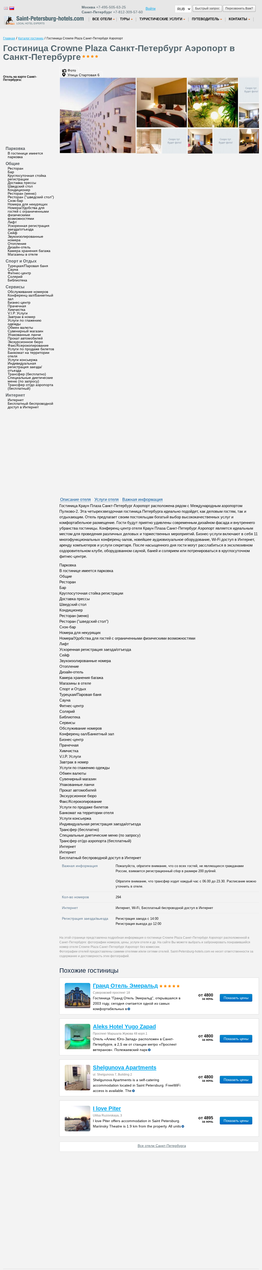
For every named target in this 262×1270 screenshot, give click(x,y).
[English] (6, 8)
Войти (151, 8)
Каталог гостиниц (30, 38)
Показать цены (236, 998)
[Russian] (11, 8)
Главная (9, 38)
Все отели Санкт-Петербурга (162, 1146)
